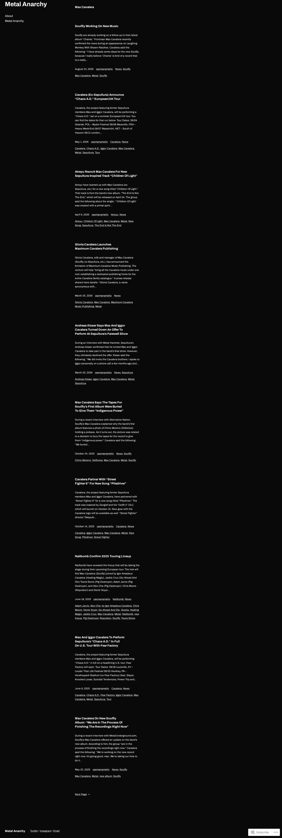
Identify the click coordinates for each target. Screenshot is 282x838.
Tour (97, 152)
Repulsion (105, 618)
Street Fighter (102, 537)
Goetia (125, 609)
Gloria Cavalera (84, 302)
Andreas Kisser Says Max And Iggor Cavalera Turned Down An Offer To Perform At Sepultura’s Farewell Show (101, 329)
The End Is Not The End (108, 225)
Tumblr (34, 831)
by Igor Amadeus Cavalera (117, 605)
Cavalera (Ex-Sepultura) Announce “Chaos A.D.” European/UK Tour (99, 96)
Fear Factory (108, 695)
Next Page (82, 794)
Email (56, 831)
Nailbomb (118, 599)
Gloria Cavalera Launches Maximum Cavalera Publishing (96, 246)
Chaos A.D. (92, 148)
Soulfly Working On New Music (96, 26)
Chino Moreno (83, 460)
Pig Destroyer (90, 618)
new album (106, 776)
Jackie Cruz (89, 614)
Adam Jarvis (82, 605)
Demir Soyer (90, 609)
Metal (95, 75)
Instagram (45, 831)
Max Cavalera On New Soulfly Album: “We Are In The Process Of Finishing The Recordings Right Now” (101, 722)
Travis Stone (128, 618)
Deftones (97, 460)
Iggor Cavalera (109, 148)
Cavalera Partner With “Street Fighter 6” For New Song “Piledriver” (100, 481)
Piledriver (87, 537)
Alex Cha (95, 605)
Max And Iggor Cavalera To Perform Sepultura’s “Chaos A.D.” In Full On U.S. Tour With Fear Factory (99, 641)
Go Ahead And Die (109, 609)
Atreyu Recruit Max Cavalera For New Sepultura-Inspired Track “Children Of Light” (106, 173)
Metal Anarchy (26, 4)
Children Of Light (93, 221)
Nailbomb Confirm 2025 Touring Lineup (103, 556)
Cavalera (115, 141)
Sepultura (88, 152)
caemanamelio (104, 69)
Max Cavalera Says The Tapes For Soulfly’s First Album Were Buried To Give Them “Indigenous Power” (99, 406)
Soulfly (126, 69)
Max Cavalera (83, 75)
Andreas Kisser (83, 379)
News (118, 69)
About (9, 16)
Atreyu (114, 214)
